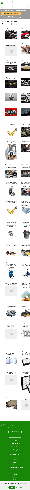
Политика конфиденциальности (15, 467)
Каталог (15, 474)
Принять (12, 487)
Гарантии (15, 479)
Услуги (15, 472)
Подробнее (19, 487)
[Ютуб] (13, 450)
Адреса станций (15, 431)
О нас (15, 457)
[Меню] (2, 3)
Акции (15, 477)
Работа (15, 464)
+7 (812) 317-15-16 (15, 443)
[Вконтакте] (17, 450)
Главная (4, 21)
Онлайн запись (11, 16)
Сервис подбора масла (15, 454)
